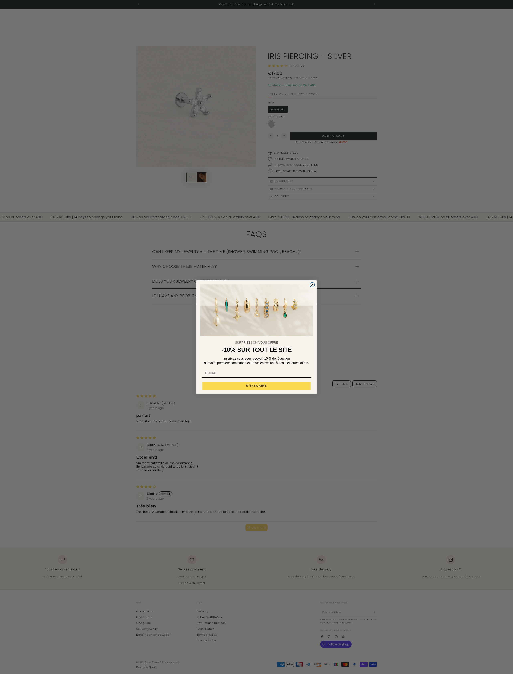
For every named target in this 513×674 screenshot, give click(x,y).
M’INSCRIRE (256, 385)
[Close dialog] (312, 284)
